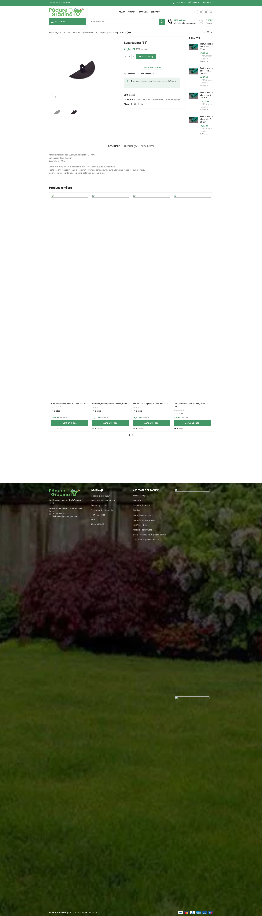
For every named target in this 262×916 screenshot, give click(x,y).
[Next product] (211, 32)
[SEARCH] (162, 22)
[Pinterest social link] (206, 12)
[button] (69, 423)
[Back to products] (208, 32)
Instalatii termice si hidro (144, 520)
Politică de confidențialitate (103, 500)
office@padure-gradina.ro (68, 516)
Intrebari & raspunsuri (100, 496)
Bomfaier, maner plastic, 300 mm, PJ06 (109, 404)
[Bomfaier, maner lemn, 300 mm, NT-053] (69, 298)
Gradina (136, 510)
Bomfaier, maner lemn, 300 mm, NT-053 (68, 404)
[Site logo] (66, 12)
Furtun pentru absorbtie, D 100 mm (206, 71)
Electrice (137, 500)
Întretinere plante (141, 525)
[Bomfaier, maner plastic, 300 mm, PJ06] (110, 298)
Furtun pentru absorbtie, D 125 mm (206, 95)
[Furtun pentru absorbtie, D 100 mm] (193, 77)
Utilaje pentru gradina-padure (146, 539)
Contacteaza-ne (151, 67)
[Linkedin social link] (211, 12)
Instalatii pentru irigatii (143, 515)
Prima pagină (55, 32)
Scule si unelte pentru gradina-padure (80, 32)
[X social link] (201, 12)
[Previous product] (204, 32)
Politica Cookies (98, 515)
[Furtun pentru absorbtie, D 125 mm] (193, 101)
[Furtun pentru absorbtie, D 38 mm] (193, 125)
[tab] (114, 145)
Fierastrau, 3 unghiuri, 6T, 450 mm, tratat (151, 404)
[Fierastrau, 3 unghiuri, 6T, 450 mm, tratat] (151, 298)
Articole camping (140, 495)
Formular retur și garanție (102, 510)
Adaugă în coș (146, 57)
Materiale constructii (142, 530)
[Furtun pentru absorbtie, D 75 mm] (193, 53)
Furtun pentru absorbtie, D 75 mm (206, 46)
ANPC (93, 520)
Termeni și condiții (99, 505)
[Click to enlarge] (54, 97)
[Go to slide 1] (129, 435)
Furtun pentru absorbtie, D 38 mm (206, 119)
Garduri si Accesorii (141, 505)
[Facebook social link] (196, 12)
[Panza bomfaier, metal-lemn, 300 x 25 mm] (192, 298)
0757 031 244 (64, 514)
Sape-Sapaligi (106, 32)
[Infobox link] (182, 22)
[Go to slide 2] (132, 435)
